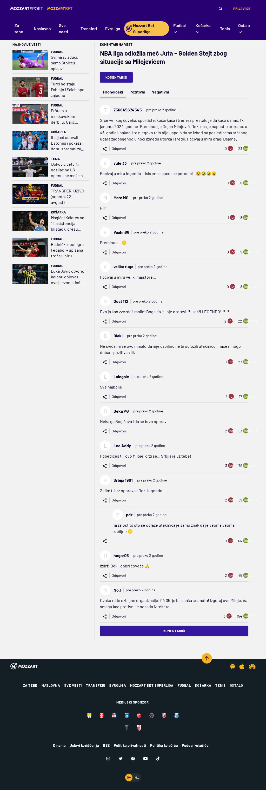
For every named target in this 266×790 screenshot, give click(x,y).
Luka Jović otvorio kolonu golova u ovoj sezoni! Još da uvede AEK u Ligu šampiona (68, 277)
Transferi (95, 685)
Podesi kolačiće (195, 745)
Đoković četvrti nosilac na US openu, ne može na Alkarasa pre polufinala (68, 170)
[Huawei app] (252, 666)
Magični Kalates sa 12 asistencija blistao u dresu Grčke (67, 223)
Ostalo (236, 685)
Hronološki (113, 91)
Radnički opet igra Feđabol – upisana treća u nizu (67, 250)
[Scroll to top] (207, 658)
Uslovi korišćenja (84, 745)
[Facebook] (133, 758)
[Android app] (232, 666)
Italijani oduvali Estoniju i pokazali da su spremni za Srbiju (67, 143)
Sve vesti (73, 685)
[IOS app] (241, 666)
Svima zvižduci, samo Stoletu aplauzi (64, 63)
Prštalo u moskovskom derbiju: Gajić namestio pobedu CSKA (67, 116)
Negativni (160, 91)
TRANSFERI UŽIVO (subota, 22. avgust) (67, 196)
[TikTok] (158, 758)
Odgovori (119, 148)
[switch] (133, 777)
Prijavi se (241, 8)
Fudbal (57, 52)
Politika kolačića (164, 745)
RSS (106, 745)
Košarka (58, 132)
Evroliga (117, 685)
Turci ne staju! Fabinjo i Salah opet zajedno (68, 89)
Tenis (55, 159)
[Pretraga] (220, 8)
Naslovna (51, 685)
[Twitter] (120, 758)
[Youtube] (145, 758)
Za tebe (30, 685)
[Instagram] (108, 758)
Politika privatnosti (130, 745)
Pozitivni (137, 91)
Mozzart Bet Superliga (152, 685)
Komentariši (116, 77)
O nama (59, 745)
